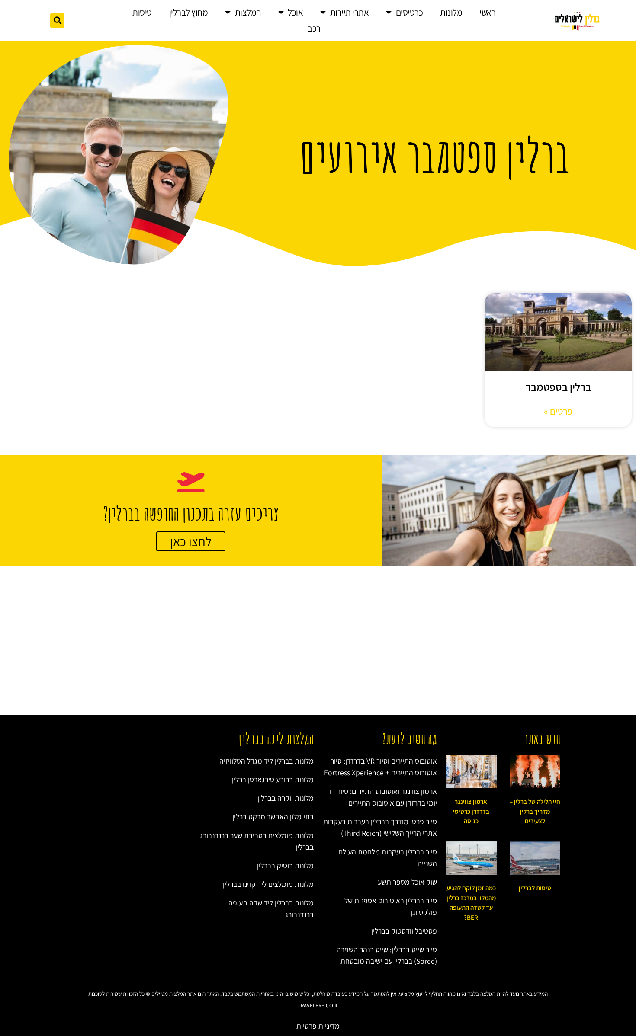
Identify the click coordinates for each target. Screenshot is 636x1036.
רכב (314, 28)
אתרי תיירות (349, 12)
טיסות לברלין (535, 888)
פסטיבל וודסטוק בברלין (404, 931)
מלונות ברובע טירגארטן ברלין (273, 779)
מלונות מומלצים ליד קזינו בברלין (268, 884)
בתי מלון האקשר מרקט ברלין (273, 817)
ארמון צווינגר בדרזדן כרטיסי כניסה (471, 811)
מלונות (451, 12)
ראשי (487, 12)
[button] (57, 20)
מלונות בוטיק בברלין (285, 865)
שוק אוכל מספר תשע (407, 882)
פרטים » (558, 411)
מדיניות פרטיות (318, 1026)
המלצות (248, 12)
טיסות (142, 12)
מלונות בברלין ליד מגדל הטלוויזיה (266, 761)
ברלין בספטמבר (558, 387)
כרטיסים (409, 12)
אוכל (295, 12)
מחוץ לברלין (188, 12)
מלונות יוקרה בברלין (285, 798)
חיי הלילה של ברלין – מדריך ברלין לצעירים (535, 811)
